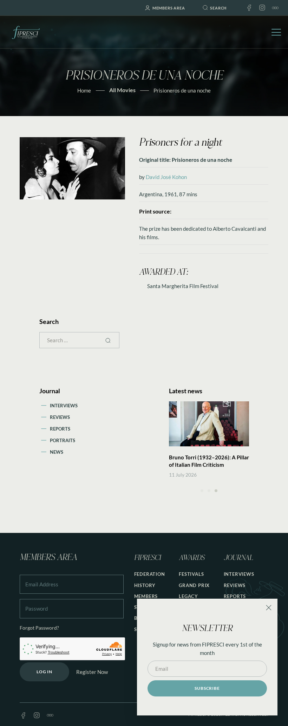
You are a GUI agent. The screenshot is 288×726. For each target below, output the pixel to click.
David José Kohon (166, 177)
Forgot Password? (39, 628)
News (56, 452)
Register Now (92, 672)
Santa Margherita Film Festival (182, 286)
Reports (60, 429)
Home (84, 90)
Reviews (60, 417)
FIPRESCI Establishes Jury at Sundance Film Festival (203, 461)
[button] (202, 490)
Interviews (64, 405)
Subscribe (207, 688)
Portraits (62, 440)
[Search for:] (79, 340)
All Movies (122, 90)
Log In (44, 671)
